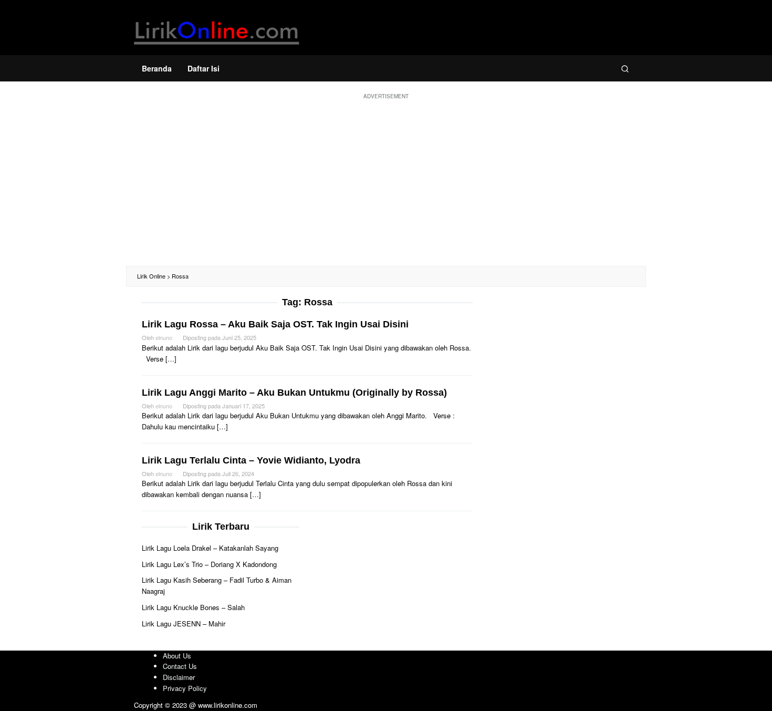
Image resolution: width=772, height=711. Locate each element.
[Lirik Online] (216, 30)
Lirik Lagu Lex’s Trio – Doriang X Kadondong (209, 564)
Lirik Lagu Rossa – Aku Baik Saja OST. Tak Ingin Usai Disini (275, 324)
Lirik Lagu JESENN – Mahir (183, 623)
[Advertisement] (386, 181)
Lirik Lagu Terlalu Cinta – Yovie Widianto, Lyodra (251, 460)
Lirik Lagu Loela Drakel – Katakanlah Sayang (210, 548)
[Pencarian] (625, 68)
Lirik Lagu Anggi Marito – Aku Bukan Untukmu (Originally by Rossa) (294, 392)
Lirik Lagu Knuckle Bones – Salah (193, 607)
